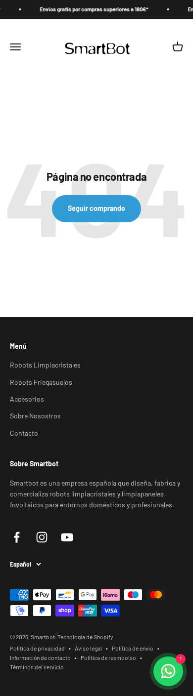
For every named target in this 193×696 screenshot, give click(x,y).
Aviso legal (88, 648)
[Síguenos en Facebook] (16, 537)
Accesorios (27, 399)
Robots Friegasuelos (41, 382)
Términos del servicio (37, 666)
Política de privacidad (37, 648)
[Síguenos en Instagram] (41, 537)
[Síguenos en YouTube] (67, 537)
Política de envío (132, 648)
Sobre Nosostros (35, 415)
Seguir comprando (96, 208)
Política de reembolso (108, 657)
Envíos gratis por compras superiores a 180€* (90, 9)
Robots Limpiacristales (45, 365)
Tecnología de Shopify (85, 636)
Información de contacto (40, 657)
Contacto (24, 433)
